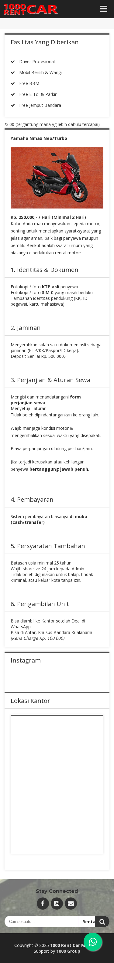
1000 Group (68, 951)
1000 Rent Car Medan (73, 945)
